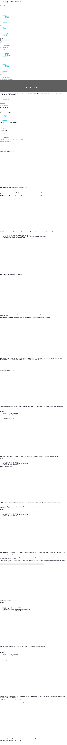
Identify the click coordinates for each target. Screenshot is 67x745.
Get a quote (2, 103)
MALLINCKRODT (7, 96)
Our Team (6, 18)
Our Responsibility (8, 19)
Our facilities (7, 17)
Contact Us (4, 23)
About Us (4, 15)
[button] (33, 25)
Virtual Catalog (5, 21)
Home (4, 14)
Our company (7, 16)
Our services (5, 22)
